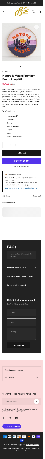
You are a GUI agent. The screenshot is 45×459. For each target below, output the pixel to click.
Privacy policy (16, 448)
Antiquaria (6, 71)
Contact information (21, 451)
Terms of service (25, 448)
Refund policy (7, 448)
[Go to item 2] (23, 66)
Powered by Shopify (32, 445)
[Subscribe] (36, 401)
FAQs (22, 254)
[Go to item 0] (20, 66)
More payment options (21, 166)
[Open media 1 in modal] (36, 27)
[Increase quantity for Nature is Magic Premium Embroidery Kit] (15, 145)
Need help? (37, 196)
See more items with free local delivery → (21, 188)
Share (8, 196)
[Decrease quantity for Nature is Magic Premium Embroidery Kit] (5, 145)
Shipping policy (36, 448)
